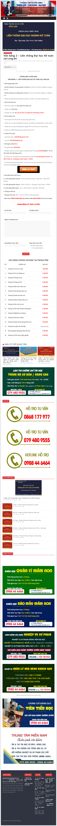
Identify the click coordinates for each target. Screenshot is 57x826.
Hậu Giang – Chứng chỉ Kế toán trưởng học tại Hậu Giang (27, 536)
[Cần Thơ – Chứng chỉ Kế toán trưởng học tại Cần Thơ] (7, 543)
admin (17, 61)
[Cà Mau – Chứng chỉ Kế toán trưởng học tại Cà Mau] (7, 504)
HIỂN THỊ (13, 67)
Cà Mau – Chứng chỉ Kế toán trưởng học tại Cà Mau (25, 504)
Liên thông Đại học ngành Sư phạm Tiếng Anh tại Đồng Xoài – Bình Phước (11, 360)
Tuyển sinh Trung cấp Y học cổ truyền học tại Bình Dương (22, 498)
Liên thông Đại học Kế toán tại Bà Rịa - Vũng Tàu (30, 61)
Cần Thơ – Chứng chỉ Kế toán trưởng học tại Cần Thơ (26, 543)
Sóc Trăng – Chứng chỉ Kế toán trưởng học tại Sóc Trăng (27, 520)
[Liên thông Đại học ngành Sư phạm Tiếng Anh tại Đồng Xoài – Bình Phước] (11, 347)
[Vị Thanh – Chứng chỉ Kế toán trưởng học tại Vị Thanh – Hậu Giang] (7, 527)
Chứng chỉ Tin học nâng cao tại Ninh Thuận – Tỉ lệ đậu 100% (28, 359)
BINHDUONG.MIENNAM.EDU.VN (11, 778)
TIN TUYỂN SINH (7, 53)
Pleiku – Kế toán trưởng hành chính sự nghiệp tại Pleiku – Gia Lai (46, 359)
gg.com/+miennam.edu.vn (49, 790)
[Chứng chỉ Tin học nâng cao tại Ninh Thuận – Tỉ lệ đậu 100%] (28, 347)
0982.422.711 (48, 801)
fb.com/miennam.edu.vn (49, 795)
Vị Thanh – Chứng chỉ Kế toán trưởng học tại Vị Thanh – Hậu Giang (29, 528)
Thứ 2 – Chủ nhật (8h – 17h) (49, 786)
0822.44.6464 (49, 799)
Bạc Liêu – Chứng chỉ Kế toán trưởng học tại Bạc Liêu (26, 512)
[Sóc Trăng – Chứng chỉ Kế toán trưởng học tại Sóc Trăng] (7, 519)
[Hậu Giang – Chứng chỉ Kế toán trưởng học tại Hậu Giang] (7, 535)
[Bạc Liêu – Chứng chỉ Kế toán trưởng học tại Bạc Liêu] (7, 512)
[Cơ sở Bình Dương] (4, 18)
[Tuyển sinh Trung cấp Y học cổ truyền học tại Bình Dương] (28, 481)
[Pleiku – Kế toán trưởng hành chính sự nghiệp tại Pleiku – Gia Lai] (46, 347)
